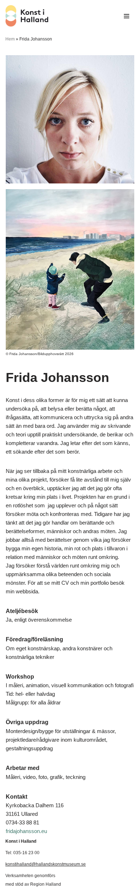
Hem (10, 39)
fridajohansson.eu (26, 831)
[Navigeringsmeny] (126, 16)
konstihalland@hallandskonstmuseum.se (45, 864)
